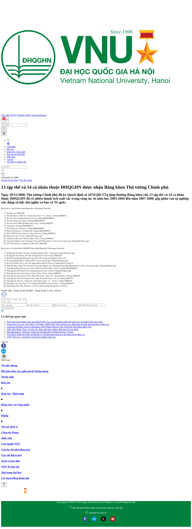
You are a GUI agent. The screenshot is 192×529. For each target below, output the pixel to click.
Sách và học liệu (10, 460)
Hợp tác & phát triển (16, 154)
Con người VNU (10, 443)
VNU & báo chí (10, 466)
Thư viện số (6, 115)
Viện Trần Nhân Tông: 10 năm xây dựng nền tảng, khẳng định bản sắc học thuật (42, 329)
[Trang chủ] (85, 113)
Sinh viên (11, 157)
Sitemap (42, 115)
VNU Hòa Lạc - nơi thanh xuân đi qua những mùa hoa (31, 337)
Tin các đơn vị (9, 426)
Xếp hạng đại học (11, 472)
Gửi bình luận (7, 308)
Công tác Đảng (10, 432)
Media (4, 415)
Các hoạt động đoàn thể (15, 478)
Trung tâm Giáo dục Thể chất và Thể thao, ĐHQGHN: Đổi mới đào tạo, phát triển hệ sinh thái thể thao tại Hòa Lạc (58, 324)
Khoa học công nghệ (16, 152)
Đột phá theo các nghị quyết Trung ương (24, 371)
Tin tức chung (26, 180)
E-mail (26, 115)
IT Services (34, 115)
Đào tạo (10, 149)
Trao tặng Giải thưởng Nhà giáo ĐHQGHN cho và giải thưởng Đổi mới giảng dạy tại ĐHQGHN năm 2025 (55, 322)
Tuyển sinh (7, 376)
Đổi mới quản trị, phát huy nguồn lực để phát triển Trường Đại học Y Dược (40, 332)
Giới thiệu (11, 147)
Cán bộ (10, 159)
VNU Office (17, 115)
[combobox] (5, 120)
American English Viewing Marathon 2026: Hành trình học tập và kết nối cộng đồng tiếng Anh (49, 327)
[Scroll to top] (4, 484)
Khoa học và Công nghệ (15, 404)
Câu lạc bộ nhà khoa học (15, 449)
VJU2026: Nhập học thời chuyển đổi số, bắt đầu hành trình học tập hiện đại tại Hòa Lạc (46, 334)
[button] (96, 346)
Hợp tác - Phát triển (12, 393)
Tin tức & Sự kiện (10, 180)
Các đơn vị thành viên (16, 162)
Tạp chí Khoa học (11, 455)
